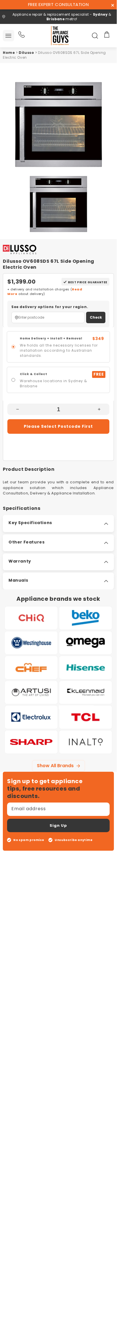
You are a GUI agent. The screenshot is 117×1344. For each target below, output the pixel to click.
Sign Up (58, 825)
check (96, 317)
